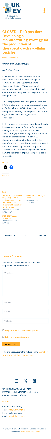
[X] (25, 380)
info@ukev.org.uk (16, 409)
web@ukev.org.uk (16, 416)
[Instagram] (34, 380)
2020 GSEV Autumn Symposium (9, 217)
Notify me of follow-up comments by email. (21, 330)
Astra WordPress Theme (30, 431)
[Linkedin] (16, 380)
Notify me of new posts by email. (17, 337)
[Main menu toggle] (44, 10)
